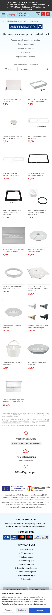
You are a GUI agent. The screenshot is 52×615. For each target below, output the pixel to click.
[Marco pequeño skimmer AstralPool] (38, 122)
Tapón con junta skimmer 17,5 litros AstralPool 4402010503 (37, 212)
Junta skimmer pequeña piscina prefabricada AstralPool (12, 212)
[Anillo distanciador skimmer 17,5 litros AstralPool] (13, 272)
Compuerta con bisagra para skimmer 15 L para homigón (13, 401)
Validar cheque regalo (27, 575)
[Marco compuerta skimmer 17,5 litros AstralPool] (38, 85)
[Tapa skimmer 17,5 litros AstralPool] (13, 312)
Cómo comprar (27, 553)
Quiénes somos (27, 557)
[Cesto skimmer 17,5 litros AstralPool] (13, 349)
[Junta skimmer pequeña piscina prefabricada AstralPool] (13, 196)
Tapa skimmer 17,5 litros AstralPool (12, 327)
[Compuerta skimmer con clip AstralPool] (13, 85)
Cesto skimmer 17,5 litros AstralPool (12, 364)
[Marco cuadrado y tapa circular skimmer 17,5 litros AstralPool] (38, 272)
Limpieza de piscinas (38, 590)
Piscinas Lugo (27, 549)
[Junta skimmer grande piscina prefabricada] (38, 159)
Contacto (27, 579)
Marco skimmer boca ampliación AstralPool (11, 174)
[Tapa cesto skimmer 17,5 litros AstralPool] (38, 235)
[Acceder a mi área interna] (43, 14)
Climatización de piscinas (15, 590)
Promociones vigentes (27, 571)
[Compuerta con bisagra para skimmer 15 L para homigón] (13, 386)
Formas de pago (27, 560)
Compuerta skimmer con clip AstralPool (12, 100)
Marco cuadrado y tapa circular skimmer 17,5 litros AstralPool (38, 288)
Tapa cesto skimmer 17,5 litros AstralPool (37, 250)
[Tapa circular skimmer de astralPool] (38, 349)
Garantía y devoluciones (27, 568)
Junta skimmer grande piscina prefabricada (36, 174)
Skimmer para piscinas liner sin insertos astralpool (38, 327)
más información (26, 460)
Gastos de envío (27, 564)
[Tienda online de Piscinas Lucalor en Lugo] (16, 14)
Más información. (39, 604)
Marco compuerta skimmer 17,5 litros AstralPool (38, 100)
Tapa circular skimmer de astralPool (37, 364)
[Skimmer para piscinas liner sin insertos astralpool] (38, 312)
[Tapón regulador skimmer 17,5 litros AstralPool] (13, 122)
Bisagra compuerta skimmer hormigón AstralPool (13, 250)
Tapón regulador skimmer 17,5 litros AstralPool (12, 137)
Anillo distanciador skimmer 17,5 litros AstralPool (13, 287)
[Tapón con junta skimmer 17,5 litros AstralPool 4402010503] (38, 196)
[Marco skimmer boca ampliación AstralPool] (13, 159)
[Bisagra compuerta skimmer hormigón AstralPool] (13, 235)
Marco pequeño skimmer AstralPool (37, 137)
